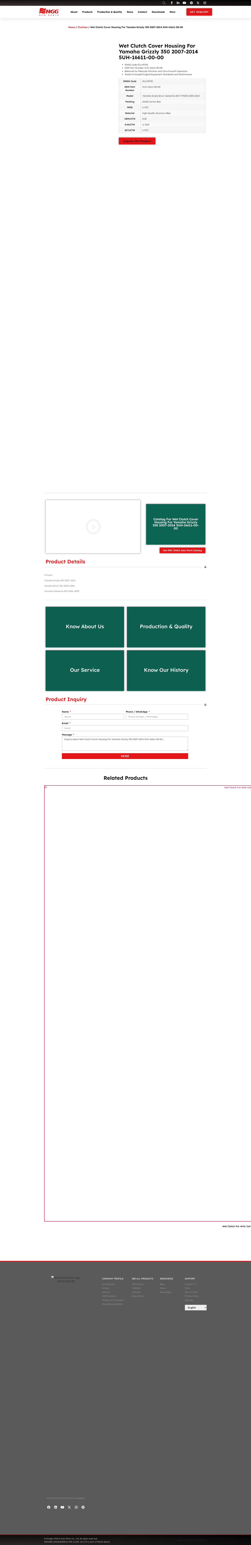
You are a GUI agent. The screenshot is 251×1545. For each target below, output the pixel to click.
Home (71, 27)
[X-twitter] (69, 1507)
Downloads (158, 11)
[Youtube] (62, 1507)
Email (65, 723)
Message (67, 734)
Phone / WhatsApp (137, 712)
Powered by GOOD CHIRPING (192, 1540)
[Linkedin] (55, 1507)
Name (65, 712)
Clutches (83, 27)
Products (87, 11)
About (73, 11)
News (130, 11)
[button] (93, 526)
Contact (142, 11)
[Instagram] (76, 1507)
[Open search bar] (164, 2)
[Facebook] (48, 1507)
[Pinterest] (83, 1507)
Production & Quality (109, 11)
